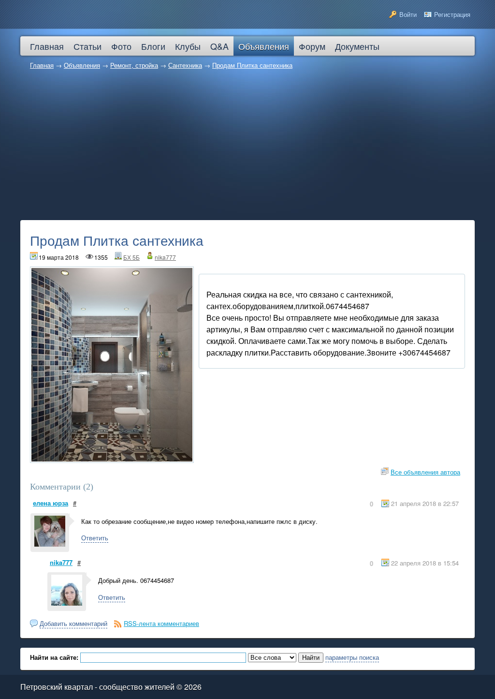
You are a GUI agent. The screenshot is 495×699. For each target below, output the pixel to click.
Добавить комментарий (73, 623)
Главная (42, 65)
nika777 (165, 257)
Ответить (94, 537)
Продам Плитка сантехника (252, 65)
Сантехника (185, 65)
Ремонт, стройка (134, 65)
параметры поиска (352, 657)
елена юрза (50, 502)
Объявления (82, 65)
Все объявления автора (425, 471)
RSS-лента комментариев (161, 623)
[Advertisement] (247, 147)
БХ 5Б (131, 257)
